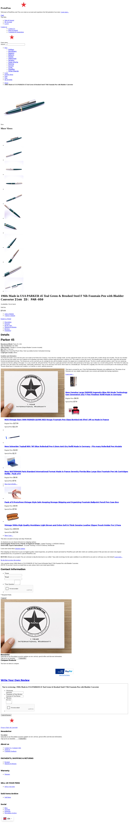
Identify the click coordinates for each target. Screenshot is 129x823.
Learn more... (118, 557)
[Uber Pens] (11, 722)
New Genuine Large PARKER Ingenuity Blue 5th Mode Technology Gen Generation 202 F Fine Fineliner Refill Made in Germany (96, 393)
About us (7, 749)
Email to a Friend (6, 319)
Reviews (7, 329)
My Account (8, 22)
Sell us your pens (10, 786)
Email (7, 577)
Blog (6, 808)
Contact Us (11, 28)
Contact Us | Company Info (13, 748)
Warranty (7, 324)
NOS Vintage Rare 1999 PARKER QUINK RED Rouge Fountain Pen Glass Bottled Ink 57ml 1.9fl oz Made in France (57, 420)
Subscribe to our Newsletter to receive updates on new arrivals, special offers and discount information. (31, 656)
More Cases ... (9, 535)
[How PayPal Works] (64, 673)
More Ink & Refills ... (11, 484)
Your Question (9, 584)
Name (7, 573)
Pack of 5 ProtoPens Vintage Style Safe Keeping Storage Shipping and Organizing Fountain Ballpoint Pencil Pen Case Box (62, 502)
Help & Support (9, 20)
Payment (7, 762)
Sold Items (8, 797)
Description (8, 322)
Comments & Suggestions (16, 32)
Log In (7, 24)
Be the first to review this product (11, 560)
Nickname (9, 690)
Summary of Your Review (14, 694)
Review (8, 698)
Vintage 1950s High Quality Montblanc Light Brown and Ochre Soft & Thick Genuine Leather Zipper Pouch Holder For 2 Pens (63, 525)
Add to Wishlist (9, 314)
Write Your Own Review (15, 680)
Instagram (7, 811)
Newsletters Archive (11, 813)
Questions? (8, 330)
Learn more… (69, 374)
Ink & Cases (8, 325)
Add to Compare (10, 315)
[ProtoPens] (23, 8)
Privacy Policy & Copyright (9, 727)
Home (6, 83)
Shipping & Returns (10, 327)
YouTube (7, 809)
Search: (3, 44)
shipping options (20, 548)
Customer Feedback (10, 751)
